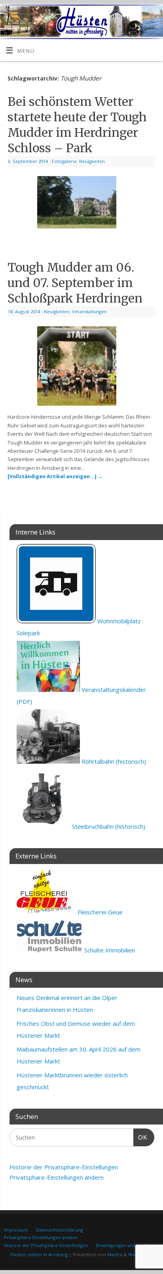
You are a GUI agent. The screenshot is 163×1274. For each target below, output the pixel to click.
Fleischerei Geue (99, 912)
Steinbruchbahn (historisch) (107, 826)
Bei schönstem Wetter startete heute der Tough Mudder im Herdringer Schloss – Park (77, 124)
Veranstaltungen (89, 311)
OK (140, 1137)
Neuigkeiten (92, 161)
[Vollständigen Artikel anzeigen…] (55, 476)
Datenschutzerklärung (59, 1230)
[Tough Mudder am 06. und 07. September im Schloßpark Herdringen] (81, 367)
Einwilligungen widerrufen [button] (124, 1245)
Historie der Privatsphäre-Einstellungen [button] (63, 1167)
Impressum (16, 1230)
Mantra (114, 1254)
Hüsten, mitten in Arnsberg (39, 1254)
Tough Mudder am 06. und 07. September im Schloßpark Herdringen (75, 283)
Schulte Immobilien (109, 950)
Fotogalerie (64, 161)
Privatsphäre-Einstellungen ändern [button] (56, 1177)
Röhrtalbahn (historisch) (113, 761)
